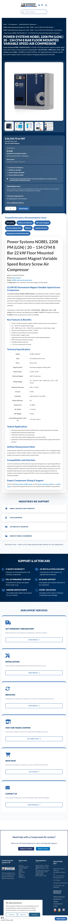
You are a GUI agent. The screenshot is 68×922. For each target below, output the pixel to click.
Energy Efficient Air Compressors (27, 24)
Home (4, 24)
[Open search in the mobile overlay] (34, 12)
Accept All (34, 914)
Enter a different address (15, 203)
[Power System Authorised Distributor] (63, 910)
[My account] (39, 5)
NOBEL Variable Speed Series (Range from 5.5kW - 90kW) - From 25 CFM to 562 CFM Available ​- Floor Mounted (32, 30)
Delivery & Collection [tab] (25, 223)
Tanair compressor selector (45, 484)
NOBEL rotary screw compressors (22, 280)
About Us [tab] (28, 228)
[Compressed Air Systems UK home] (28, 5)
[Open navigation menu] (46, 5)
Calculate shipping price (15, 196)
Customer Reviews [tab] (41, 228)
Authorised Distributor (57, 892)
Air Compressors (12, 24)
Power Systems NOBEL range (23, 484)
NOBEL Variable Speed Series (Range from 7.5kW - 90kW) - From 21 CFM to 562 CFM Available (28, 27)
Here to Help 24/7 (57, 862)
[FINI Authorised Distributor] (55, 910)
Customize (11, 914)
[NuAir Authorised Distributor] (59, 910)
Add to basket (23, 208)
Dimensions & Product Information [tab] (18, 233)
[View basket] (42, 5)
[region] (23, 909)
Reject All (23, 914)
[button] (9, 126)
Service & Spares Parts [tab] (14, 228)
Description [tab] (10, 223)
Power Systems (16, 278)
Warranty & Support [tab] (42, 223)
